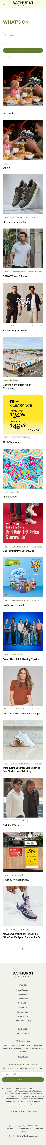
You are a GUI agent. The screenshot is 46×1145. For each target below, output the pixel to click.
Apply (23, 50)
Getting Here (23, 1003)
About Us (23, 1007)
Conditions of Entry (23, 1020)
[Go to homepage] (23, 974)
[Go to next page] (28, 949)
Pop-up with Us (8, 1129)
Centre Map (23, 998)
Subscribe (23, 1080)
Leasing (23, 1131)
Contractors (39, 1129)
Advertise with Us (24, 1129)
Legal (9, 1126)
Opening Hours (23, 994)
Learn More (23, 1056)
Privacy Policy (19, 1126)
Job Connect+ (23, 1012)
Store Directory (23, 990)
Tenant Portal (33, 1126)
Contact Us (23, 1016)
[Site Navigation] (4, 4)
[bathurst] (23, 3)
